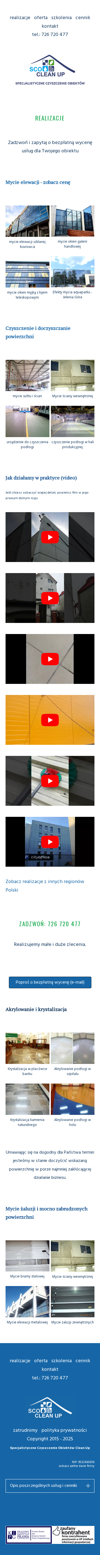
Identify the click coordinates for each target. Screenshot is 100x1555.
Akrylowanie (20, 1009)
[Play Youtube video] (50, 537)
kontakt (50, 26)
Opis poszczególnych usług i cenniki (43, 1485)
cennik (83, 18)
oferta (41, 18)
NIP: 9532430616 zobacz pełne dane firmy (76, 1464)
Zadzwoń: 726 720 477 (50, 923)
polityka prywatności (64, 1430)
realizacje (20, 18)
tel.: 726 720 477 (50, 35)
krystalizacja (52, 1009)
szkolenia (61, 18)
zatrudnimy (25, 1430)
